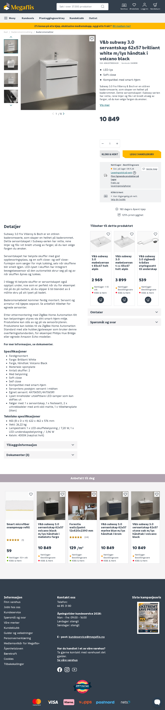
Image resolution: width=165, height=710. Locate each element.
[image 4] (11, 97)
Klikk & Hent (110, 154)
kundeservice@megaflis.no (87, 636)
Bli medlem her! (122, 26)
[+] (117, 143)
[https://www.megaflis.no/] (19, 7)
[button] (102, 6)
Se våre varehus (67, 660)
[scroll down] (11, 105)
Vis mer (105, 105)
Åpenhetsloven (13, 648)
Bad (6, 32)
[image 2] (11, 63)
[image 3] (11, 80)
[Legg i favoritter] (91, 38)
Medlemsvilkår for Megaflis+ (22, 643)
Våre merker (11, 622)
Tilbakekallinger (14, 664)
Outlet (93, 18)
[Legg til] (100, 300)
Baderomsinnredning (21, 32)
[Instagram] (67, 669)
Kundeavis (28, 18)
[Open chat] (157, 702)
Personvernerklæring (17, 638)
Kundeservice (12, 612)
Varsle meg (151, 168)
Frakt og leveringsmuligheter (121, 184)
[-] (102, 143)
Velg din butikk (118, 199)
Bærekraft (10, 653)
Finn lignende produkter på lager (125, 178)
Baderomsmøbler (44, 32)
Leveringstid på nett (121, 172)
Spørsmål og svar (15, 617)
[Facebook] (59, 669)
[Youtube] (74, 669)
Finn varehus (12, 602)
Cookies (9, 658)
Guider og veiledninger (18, 633)
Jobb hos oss (12, 607)
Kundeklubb (77, 18)
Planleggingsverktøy (51, 18)
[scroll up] (11, 37)
